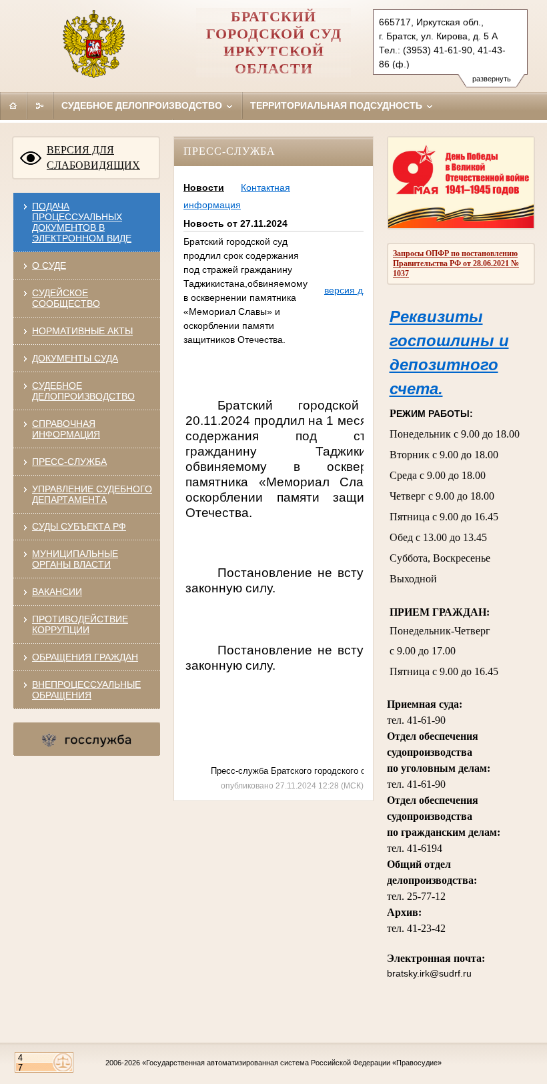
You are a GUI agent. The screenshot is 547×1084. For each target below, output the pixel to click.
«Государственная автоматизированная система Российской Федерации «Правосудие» (292, 1063)
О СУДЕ (49, 265)
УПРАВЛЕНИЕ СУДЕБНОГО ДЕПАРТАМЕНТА (92, 494)
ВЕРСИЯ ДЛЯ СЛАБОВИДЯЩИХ (93, 157)
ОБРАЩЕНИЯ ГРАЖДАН (85, 657)
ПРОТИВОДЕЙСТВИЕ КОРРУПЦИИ (80, 624)
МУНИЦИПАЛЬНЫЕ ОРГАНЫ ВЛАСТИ (75, 559)
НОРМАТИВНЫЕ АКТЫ (82, 331)
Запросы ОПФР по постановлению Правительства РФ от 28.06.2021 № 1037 (456, 263)
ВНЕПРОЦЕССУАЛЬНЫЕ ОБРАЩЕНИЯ (86, 689)
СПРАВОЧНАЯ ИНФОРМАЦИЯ (66, 429)
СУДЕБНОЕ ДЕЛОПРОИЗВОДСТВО (83, 391)
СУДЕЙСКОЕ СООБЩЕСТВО (66, 298)
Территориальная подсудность (337, 105)
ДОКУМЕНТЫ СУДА (75, 358)
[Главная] (13, 105)
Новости (203, 187)
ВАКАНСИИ (57, 591)
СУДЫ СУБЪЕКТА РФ (79, 526)
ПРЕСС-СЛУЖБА (69, 461)
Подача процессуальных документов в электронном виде (81, 222)
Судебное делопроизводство (143, 105)
